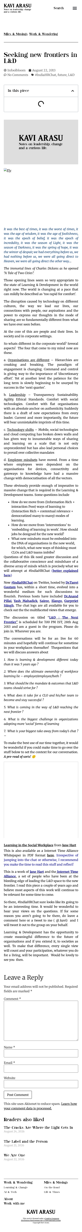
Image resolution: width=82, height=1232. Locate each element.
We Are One (14, 1155)
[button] (74, 8)
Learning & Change (15, 1187)
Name (9, 1047)
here (50, 855)
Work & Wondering (18, 1182)
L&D (71, 75)
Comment (12, 998)
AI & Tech (10, 1192)
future (62, 75)
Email (9, 1062)
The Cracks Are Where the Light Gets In (38, 1128)
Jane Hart (69, 845)
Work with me (14, 1203)
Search (59, 8)
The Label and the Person (26, 1142)
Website (9, 1078)
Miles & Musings (56, 1182)
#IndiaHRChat (45, 75)
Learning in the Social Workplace (28, 845)
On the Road (52, 1187)
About (8, 1199)
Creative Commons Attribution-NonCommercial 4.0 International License (41, 1219)
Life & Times (52, 1192)
